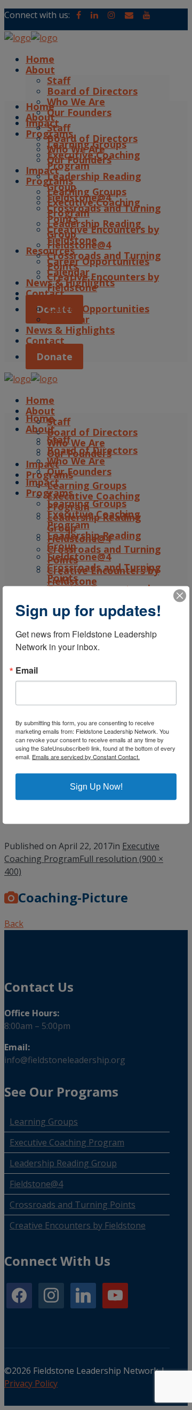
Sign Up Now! (96, 786)
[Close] (179, 596)
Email (26, 670)
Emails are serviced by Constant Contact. (86, 756)
